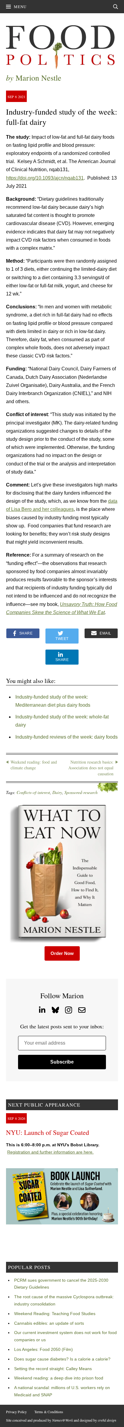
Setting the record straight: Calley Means (53, 1368)
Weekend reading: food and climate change (34, 765)
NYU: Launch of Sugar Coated (47, 1132)
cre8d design (107, 1420)
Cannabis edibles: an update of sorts (49, 1323)
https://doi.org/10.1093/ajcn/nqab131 (45, 178)
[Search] (115, 6)
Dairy (57, 792)
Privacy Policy (16, 1411)
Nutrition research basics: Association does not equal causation (90, 768)
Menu (20, 6)
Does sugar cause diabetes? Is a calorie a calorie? (62, 1359)
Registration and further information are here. (50, 1152)
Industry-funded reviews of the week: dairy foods (66, 737)
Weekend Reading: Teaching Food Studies (54, 1313)
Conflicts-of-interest (33, 792)
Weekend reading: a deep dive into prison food (58, 1378)
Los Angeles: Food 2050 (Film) (43, 1349)
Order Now (62, 953)
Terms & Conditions (48, 1411)
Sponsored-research (81, 792)
